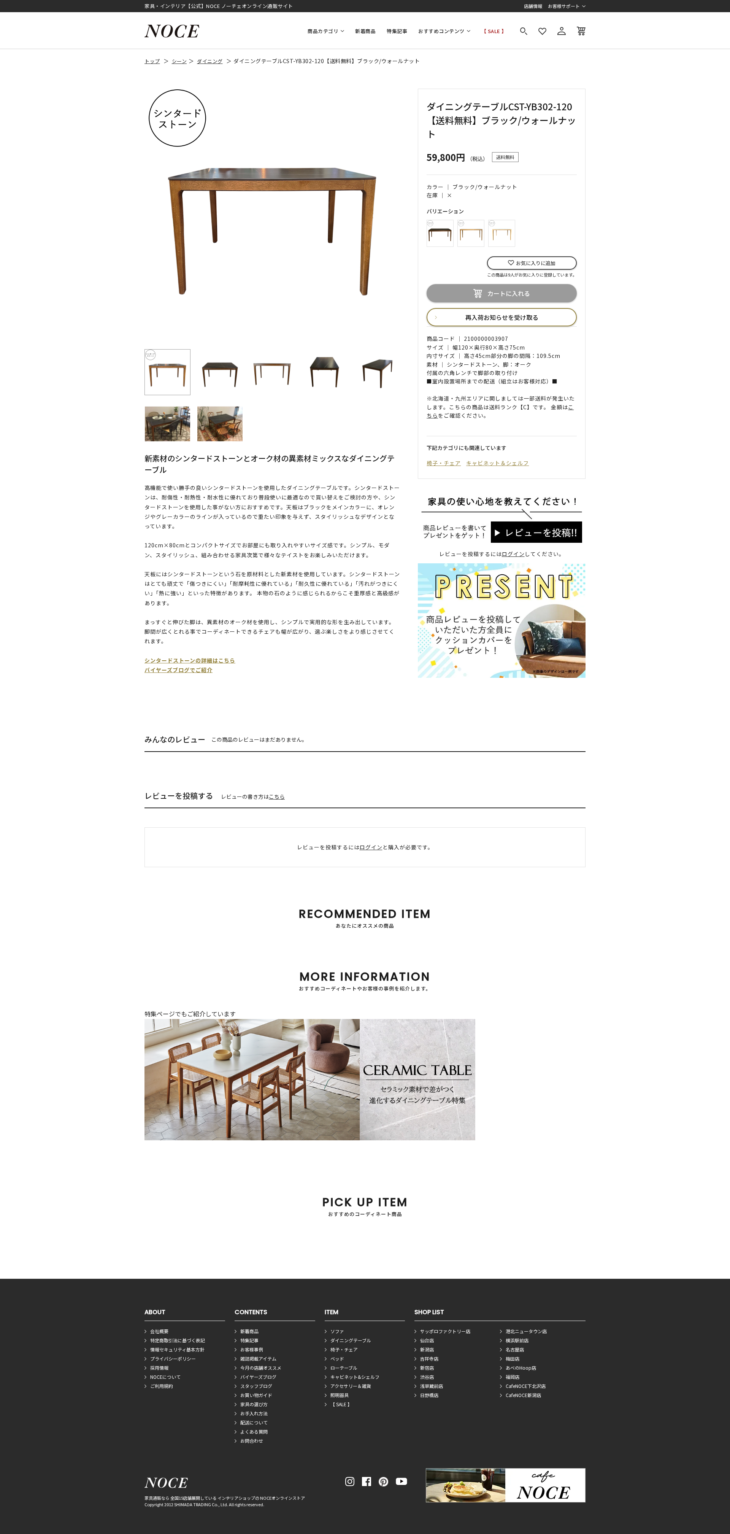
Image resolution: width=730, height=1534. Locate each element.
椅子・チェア (444, 463)
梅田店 (512, 1358)
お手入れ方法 (254, 1413)
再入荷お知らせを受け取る (501, 317)
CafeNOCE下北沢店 (526, 1386)
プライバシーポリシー (173, 1358)
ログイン (513, 554)
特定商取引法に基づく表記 (177, 1340)
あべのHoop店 (521, 1367)
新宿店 (427, 1367)
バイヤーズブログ (258, 1376)
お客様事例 (251, 1349)
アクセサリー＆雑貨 (350, 1386)
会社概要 (159, 1331)
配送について (254, 1422)
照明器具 (339, 1395)
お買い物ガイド (256, 1395)
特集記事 (397, 31)
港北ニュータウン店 (526, 1331)
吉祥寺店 (429, 1358)
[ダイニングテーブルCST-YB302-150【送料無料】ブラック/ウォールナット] (440, 232)
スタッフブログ (256, 1386)
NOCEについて (165, 1376)
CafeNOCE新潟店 (523, 1395)
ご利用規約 (161, 1386)
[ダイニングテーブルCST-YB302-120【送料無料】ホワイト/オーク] (502, 232)
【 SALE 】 (494, 31)
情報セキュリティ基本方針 (177, 1349)
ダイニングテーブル (350, 1340)
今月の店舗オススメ (260, 1367)
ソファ (337, 1331)
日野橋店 (429, 1395)
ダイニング (210, 61)
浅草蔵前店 (431, 1386)
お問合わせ (251, 1440)
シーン (179, 61)
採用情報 (159, 1367)
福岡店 (512, 1376)
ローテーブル (343, 1367)
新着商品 (365, 31)
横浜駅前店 (517, 1340)
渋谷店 (427, 1376)
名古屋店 (515, 1349)
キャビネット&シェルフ (354, 1376)
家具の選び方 (254, 1404)
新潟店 (427, 1349)
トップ (152, 61)
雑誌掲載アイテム (258, 1358)
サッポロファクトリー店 (445, 1331)
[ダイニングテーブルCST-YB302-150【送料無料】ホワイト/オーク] (471, 232)
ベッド (337, 1358)
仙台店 (427, 1340)
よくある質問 (254, 1431)
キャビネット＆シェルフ (497, 463)
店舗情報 (533, 6)
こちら (277, 796)
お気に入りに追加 (535, 263)
